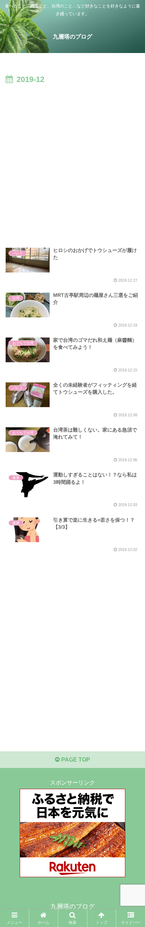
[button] (130, 861)
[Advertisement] (72, 163)
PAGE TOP (75, 760)
